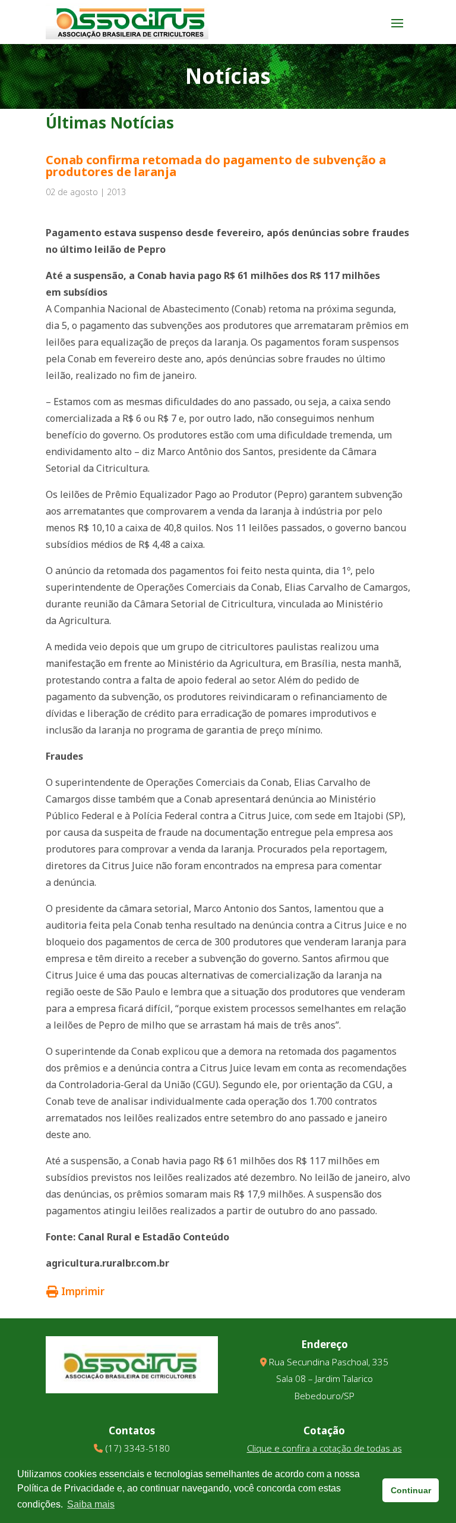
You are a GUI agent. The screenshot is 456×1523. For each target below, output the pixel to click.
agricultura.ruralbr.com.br (107, 1263)
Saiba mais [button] (91, 1504)
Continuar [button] (411, 1490)
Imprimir (82, 1291)
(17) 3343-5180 (137, 1448)
